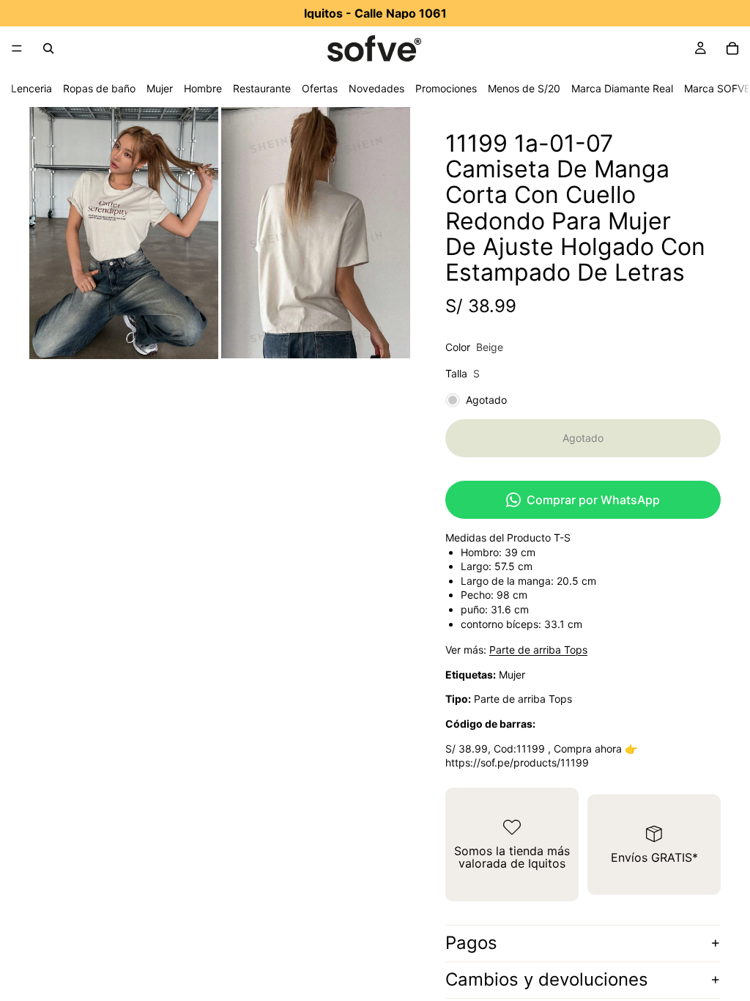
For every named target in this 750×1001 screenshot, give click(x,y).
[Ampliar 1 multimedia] (123, 233)
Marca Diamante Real (622, 88)
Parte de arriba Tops (538, 649)
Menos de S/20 (524, 88)
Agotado (583, 438)
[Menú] (17, 48)
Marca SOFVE (717, 88)
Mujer (159, 88)
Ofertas (320, 88)
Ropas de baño (99, 88)
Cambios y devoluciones (546, 979)
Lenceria (31, 88)
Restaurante (262, 88)
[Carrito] (732, 48)
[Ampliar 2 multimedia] (315, 233)
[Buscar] (48, 48)
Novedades (376, 88)
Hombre (203, 88)
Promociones (446, 88)
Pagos (471, 942)
